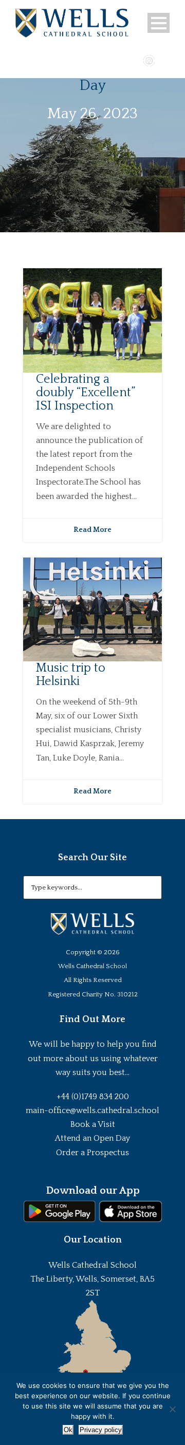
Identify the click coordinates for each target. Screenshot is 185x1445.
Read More (92, 530)
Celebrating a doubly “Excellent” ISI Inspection (85, 393)
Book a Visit (92, 1124)
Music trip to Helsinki (70, 674)
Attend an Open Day (92, 1138)
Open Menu (158, 23)
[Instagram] (149, 59)
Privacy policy (101, 1430)
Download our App (93, 1190)
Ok (68, 1430)
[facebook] (119, 59)
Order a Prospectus (92, 1152)
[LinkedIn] (164, 59)
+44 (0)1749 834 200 (93, 1096)
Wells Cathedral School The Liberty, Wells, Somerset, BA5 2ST (92, 1279)
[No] (172, 1409)
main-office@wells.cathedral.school (92, 1110)
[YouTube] (134, 59)
